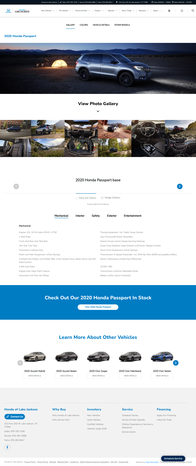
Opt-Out (114, 462)
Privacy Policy (30, 462)
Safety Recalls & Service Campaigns (94, 462)
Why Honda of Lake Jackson (65, 415)
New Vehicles (93, 415)
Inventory (94, 409)
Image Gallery (112, 197)
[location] (116, 2)
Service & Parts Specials (133, 419)
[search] (193, 11)
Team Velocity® (151, 462)
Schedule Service (130, 415)
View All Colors (87, 198)
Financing (164, 409)
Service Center (129, 431)
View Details (34, 376)
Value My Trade (164, 419)
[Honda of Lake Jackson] (18, 10)
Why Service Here (60, 419)
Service (127, 409)
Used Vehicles (93, 419)
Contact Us (16, 416)
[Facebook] (7, 447)
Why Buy (59, 409)
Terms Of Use (42, 462)
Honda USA (123, 462)
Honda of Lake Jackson (13, 462)
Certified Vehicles (95, 424)
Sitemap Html (62, 462)
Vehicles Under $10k (97, 428)
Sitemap (52, 462)
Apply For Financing (166, 415)
